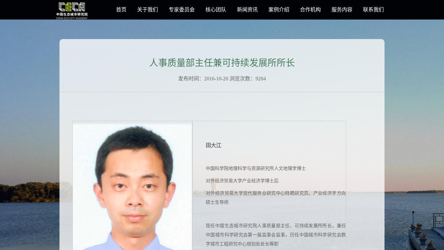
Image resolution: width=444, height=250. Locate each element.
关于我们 (147, 9)
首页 (121, 9)
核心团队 (215, 9)
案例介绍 (278, 9)
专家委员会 (182, 9)
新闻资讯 (247, 9)
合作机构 (310, 9)
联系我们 (373, 9)
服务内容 (342, 9)
